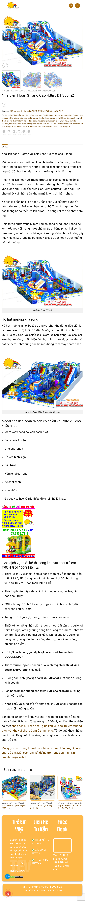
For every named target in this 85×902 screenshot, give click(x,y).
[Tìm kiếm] (71, 5)
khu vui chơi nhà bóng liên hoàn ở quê (64, 118)
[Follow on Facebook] (22, 864)
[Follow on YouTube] (22, 871)
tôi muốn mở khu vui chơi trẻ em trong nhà (54, 126)
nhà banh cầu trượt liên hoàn (61, 124)
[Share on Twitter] (14, 132)
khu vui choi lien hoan (41, 118)
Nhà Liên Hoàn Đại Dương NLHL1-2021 (41, 806)
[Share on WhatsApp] (4, 132)
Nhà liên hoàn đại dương (13, 91)
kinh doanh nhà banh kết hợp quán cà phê (44, 121)
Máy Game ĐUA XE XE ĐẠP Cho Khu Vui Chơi (69, 806)
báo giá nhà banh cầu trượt (15, 115)
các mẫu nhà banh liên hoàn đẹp (66, 115)
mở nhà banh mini (43, 124)
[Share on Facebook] (9, 132)
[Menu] (77, 5)
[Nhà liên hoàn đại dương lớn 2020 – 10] (14, 787)
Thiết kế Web (29, 890)
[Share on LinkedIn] (29, 132)
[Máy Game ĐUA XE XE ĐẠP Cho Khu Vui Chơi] (70, 787)
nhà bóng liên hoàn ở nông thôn (25, 126)
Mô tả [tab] (5, 147)
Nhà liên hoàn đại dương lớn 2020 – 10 (14, 806)
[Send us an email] (12, 871)
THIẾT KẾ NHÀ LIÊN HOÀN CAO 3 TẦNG (47, 111)
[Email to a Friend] (19, 132)
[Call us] (17, 871)
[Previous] (6, 42)
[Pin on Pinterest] (24, 132)
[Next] (79, 42)
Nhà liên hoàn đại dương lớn (42, 91)
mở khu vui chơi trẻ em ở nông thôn (22, 124)
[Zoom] (5, 65)
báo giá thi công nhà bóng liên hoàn (39, 115)
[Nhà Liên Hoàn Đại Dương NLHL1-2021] (42, 787)
